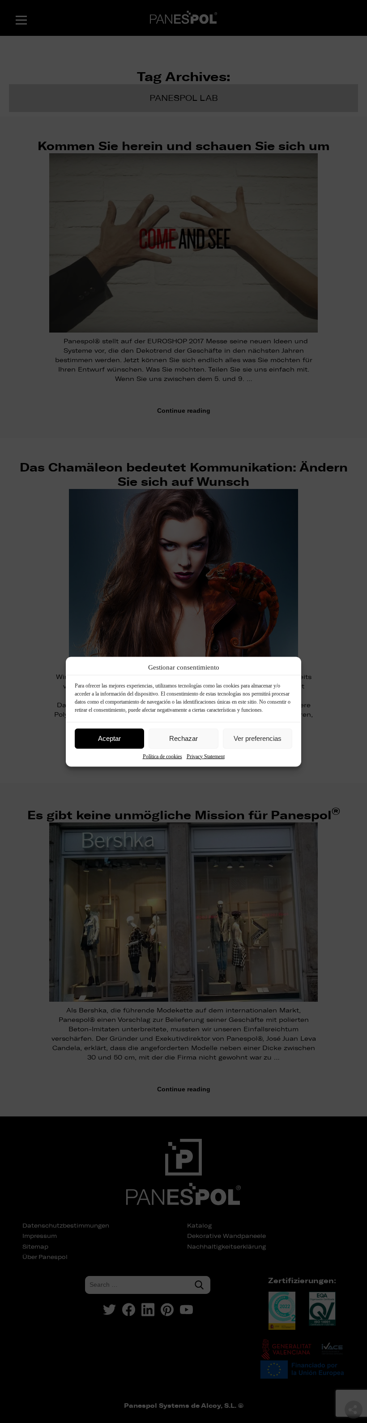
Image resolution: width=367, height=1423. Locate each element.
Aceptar (109, 738)
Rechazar (183, 738)
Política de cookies (162, 756)
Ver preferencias (258, 738)
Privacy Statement (206, 756)
